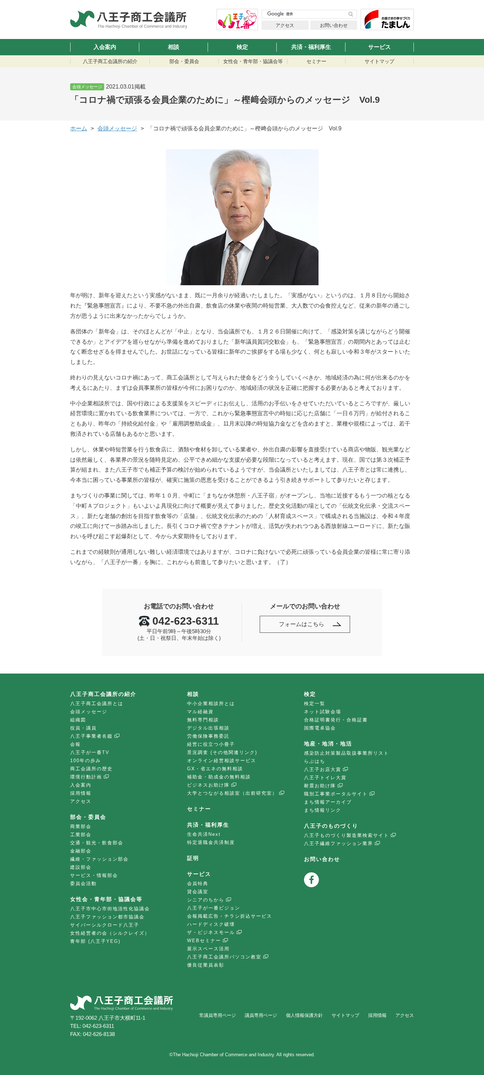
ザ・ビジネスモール (211, 932)
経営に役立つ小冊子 (211, 744)
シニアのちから (205, 899)
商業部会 (80, 826)
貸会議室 (197, 891)
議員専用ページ (261, 1015)
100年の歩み (85, 760)
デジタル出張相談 (208, 728)
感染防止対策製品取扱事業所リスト (346, 753)
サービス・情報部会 (94, 875)
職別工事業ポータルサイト (336, 794)
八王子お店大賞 (322, 769)
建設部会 (80, 867)
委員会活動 (83, 883)
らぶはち (314, 761)
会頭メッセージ (88, 711)
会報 (75, 744)
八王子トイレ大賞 (325, 777)
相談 (173, 47)
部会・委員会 (184, 61)
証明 (193, 858)
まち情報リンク (322, 810)
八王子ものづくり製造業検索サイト (346, 835)
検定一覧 (314, 703)
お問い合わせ (334, 25)
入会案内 (105, 47)
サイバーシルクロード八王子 (104, 925)
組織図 (78, 719)
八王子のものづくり (331, 826)
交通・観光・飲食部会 (96, 842)
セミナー (316, 61)
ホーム (78, 128)
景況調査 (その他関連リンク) (222, 752)
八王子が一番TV (89, 752)
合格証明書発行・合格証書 (336, 719)
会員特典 (197, 883)
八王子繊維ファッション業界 (338, 843)
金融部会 (80, 851)
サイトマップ (379, 61)
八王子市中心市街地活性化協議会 (110, 908)
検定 (242, 47)
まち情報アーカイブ (328, 802)
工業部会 (80, 834)
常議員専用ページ (217, 1015)
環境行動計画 (86, 776)
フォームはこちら (301, 624)
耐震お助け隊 (320, 785)
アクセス (285, 25)
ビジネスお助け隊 (208, 785)
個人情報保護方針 (304, 1015)
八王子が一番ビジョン (213, 908)
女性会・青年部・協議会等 (253, 61)
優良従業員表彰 (205, 965)
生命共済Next (204, 834)
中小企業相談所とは (211, 703)
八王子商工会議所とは (96, 703)
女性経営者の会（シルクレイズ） (110, 933)
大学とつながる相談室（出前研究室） (232, 793)
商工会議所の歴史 (91, 768)
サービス (379, 47)
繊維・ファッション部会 (99, 859)
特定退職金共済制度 (211, 842)
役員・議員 (83, 728)
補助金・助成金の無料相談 (219, 776)
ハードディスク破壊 (211, 924)
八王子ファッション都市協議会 (107, 916)
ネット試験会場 (322, 711)
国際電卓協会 (320, 728)
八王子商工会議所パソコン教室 (224, 956)
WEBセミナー (204, 940)
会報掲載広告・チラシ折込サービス (229, 916)
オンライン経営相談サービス (221, 760)
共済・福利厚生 (311, 47)
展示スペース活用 (208, 948)
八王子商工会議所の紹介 (110, 61)
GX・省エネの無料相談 (215, 768)
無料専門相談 (203, 719)
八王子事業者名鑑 (91, 736)
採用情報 (80, 793)
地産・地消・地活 (328, 744)
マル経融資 (200, 711)
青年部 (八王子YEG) (95, 941)
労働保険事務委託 (208, 736)
